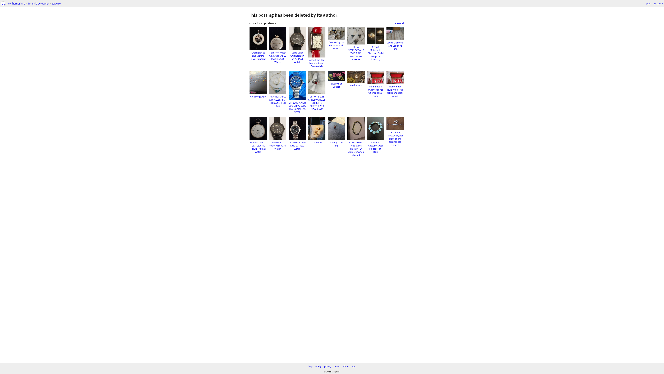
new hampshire (16, 3)
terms (337, 366)
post (648, 3)
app (354, 366)
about (346, 366)
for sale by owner (38, 3)
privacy (328, 366)
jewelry (56, 3)
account (658, 3)
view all (399, 23)
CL (3, 4)
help (310, 366)
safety (318, 366)
